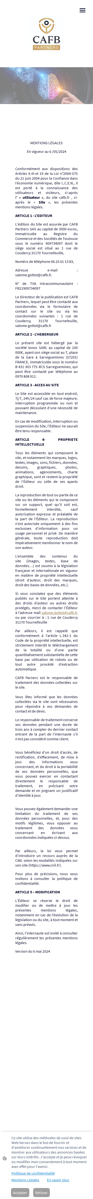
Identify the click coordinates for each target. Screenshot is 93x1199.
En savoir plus (58, 1179)
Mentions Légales (25, 1179)
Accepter (20, 1192)
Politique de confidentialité (33, 1173)
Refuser (41, 1192)
